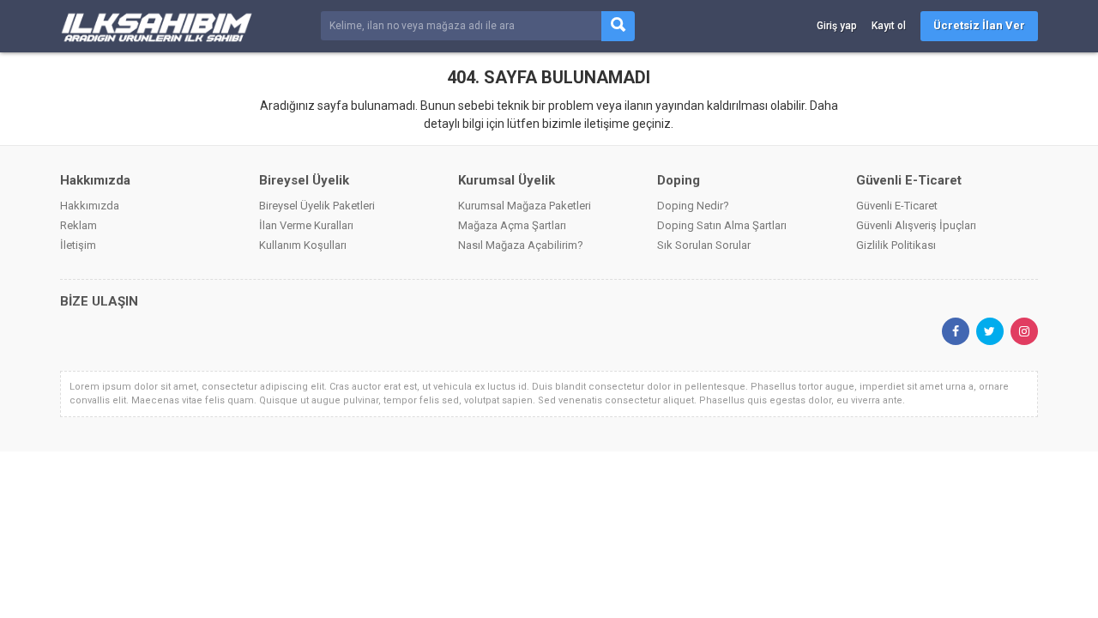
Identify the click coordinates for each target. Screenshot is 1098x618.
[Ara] (618, 26)
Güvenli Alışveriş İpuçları (916, 225)
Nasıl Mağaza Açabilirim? (520, 245)
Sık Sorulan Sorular (704, 245)
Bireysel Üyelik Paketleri (317, 205)
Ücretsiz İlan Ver (979, 25)
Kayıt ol (889, 26)
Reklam (78, 225)
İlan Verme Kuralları (306, 225)
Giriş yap (837, 26)
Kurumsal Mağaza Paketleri (524, 205)
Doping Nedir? (693, 205)
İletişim (78, 245)
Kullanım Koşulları (303, 245)
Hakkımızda (89, 205)
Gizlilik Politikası (896, 245)
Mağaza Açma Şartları (512, 225)
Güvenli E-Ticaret (897, 205)
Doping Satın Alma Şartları (722, 225)
